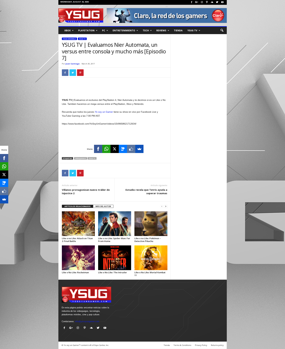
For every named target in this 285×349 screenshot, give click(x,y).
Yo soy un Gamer (104, 112)
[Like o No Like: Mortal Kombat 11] (150, 257)
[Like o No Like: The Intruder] (114, 257)
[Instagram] (202, 2)
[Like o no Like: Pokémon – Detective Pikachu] (150, 223)
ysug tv (92, 158)
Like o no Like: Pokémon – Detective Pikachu (147, 240)
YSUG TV (192, 30)
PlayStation (86, 30)
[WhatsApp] (106, 149)
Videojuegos (80, 158)
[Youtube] (222, 2)
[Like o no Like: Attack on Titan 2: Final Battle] (78, 223)
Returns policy (217, 345)
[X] (115, 149)
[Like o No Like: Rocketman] (78, 257)
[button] (221, 30)
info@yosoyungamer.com (87, 321)
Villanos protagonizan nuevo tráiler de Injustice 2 (86, 191)
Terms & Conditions (182, 345)
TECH (146, 30)
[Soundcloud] (212, 2)
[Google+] (197, 2)
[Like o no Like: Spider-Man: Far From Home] (114, 223)
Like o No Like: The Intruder (112, 272)
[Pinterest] (207, 2)
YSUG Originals (69, 39)
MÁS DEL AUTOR (103, 206)
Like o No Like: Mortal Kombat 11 (149, 274)
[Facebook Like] (131, 149)
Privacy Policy (201, 345)
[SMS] (123, 149)
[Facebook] (192, 2)
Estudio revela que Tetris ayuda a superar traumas (146, 191)
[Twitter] (217, 2)
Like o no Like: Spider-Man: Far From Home (114, 240)
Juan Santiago (72, 63)
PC (103, 30)
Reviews (161, 30)
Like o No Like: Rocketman (75, 272)
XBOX (67, 30)
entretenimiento (124, 30)
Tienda (178, 30)
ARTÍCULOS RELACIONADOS (77, 206)
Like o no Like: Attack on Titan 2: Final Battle (77, 240)
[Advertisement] (114, 89)
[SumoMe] (139, 149)
